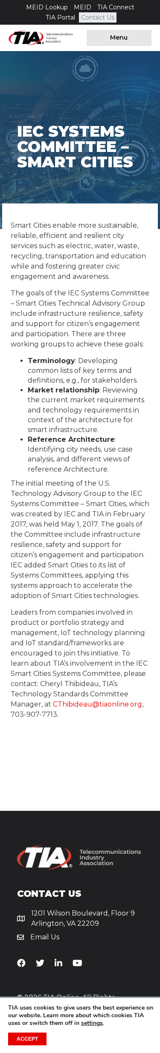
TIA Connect (115, 7)
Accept (27, 1039)
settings (92, 1023)
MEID (82, 7)
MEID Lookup (47, 7)
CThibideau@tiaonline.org (97, 704)
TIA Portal (60, 17)
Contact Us (97, 17)
